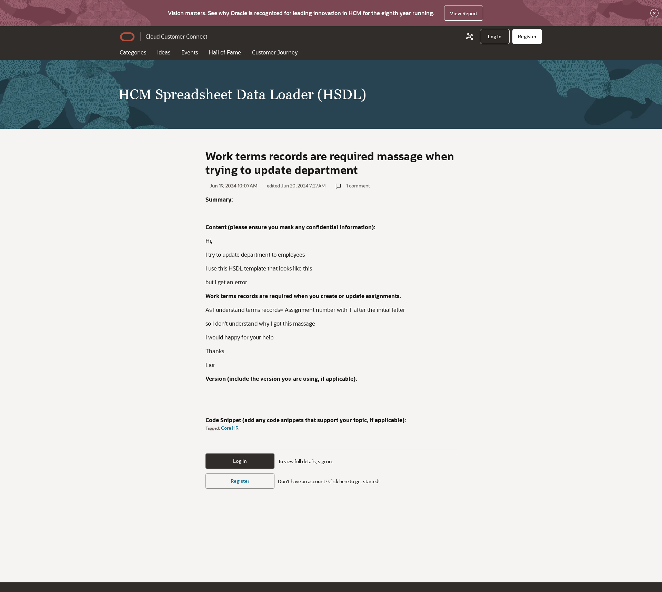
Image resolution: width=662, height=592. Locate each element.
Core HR (230, 428)
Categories (133, 52)
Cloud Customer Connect (176, 36)
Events (189, 52)
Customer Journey (275, 52)
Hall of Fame (225, 52)
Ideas (163, 52)
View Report (463, 13)
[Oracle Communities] (469, 36)
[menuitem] (495, 36)
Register (240, 481)
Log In (240, 461)
